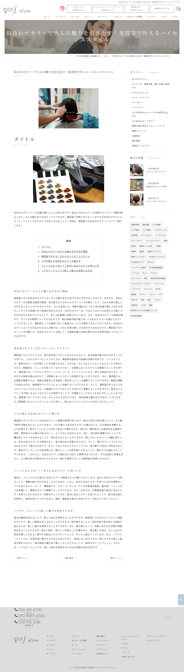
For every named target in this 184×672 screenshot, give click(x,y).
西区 (145, 278)
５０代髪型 (135, 230)
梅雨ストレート (139, 130)
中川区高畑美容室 (155, 267)
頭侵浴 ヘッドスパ (140, 145)
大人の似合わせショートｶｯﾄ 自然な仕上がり (150, 114)
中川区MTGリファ (137, 262)
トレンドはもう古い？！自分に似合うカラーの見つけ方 (70, 265)
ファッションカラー (153, 240)
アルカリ (154, 273)
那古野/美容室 (136, 316)
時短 (165, 240)
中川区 (158, 289)
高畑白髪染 (135, 224)
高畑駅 (133, 251)
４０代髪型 (156, 224)
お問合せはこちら (162, 8)
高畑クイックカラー (138, 256)
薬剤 (150, 305)
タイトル (46, 246)
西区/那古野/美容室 (158, 278)
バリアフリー (138, 107)
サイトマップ (152, 641)
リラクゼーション (160, 230)
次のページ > (115, 558)
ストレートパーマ (140, 97)
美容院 (141, 251)
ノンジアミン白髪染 (138, 267)
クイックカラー (146, 235)
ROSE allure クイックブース (107, 8)
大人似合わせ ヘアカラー (143, 121)
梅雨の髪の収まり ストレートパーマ (148, 125)
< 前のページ (21, 558)
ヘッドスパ (135, 273)
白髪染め (136, 135)
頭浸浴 (133, 246)
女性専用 (134, 235)
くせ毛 (143, 305)
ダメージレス (136, 278)
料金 (149, 300)
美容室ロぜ (136, 8)
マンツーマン (159, 283)
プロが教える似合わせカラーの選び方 (61, 261)
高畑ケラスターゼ (154, 251)
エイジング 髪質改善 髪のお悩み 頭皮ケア (150, 86)
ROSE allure (78, 8)
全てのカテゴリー (140, 79)
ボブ (160, 294)
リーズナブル (160, 235)
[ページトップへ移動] (168, 617)
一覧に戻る (68, 558)
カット (145, 273)
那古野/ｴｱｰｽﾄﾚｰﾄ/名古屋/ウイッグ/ (144, 310)
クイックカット (137, 240)
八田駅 (158, 246)
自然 (142, 300)
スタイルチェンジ (140, 92)
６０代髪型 (147, 230)
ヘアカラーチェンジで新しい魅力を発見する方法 (66, 270)
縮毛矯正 (136, 140)
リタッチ (157, 300)
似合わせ (134, 300)
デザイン (142, 294)
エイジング (148, 289)
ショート (152, 294)
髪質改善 (146, 224)
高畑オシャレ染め (145, 246)
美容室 (133, 294)
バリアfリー (137, 102)
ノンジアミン (136, 289)
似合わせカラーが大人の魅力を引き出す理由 (64, 251)
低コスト (151, 262)
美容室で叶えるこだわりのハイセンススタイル (65, 256)
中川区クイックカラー (157, 256)
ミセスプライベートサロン (141, 283)
